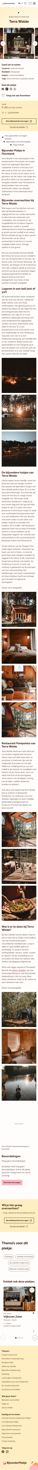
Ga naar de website (17, 127)
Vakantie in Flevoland (25, 1257)
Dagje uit (5, 1404)
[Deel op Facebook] (3, 89)
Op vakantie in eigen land (19, 1263)
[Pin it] (7, 89)
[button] (35, 43)
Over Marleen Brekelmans (12, 1426)
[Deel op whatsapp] (15, 89)
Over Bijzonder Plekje (10, 1422)
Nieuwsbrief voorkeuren (11, 1430)
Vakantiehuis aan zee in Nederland (15, 1382)
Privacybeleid (7, 1437)
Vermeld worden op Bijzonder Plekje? (16, 1418)
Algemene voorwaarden (11, 1433)
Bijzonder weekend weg (19, 1269)
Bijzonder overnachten (10, 1400)
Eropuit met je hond (9, 1355)
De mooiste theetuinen (10, 1386)
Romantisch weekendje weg (13, 1359)
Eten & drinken (7, 1408)
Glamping (8, 1257)
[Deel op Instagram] (11, 89)
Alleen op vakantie (9, 1366)
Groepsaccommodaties (11, 1389)
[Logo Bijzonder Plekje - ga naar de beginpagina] (8, 3)
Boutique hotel (7, 1363)
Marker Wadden (19, 970)
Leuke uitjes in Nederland (11, 1378)
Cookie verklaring (8, 1441)
